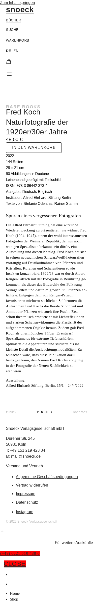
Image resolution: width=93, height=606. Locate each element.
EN (15, 51)
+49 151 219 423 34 (27, 450)
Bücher (13, 20)
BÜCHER (44, 412)
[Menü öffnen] (9, 74)
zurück (11, 412)
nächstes (80, 412)
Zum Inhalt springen (17, 2)
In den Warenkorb (34, 147)
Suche (12, 29)
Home (16, 574)
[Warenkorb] (8, 61)
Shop (15, 583)
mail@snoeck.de (26, 456)
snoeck (20, 9)
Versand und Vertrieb (24, 466)
